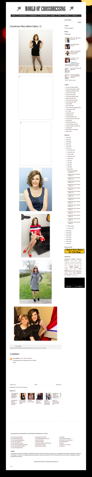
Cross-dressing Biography (17, 440)
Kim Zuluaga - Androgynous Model (22, 402)
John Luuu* (74, 267)
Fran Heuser (76, 263)
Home (35, 384)
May (68, 164)
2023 (67, 144)
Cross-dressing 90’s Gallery (18, 446)
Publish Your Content (64, 444)
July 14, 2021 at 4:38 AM (25, 358)
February (69, 226)
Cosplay (68, 103)
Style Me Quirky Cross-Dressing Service (75, 76)
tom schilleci (16, 358)
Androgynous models (40, 437)
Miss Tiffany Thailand (40, 446)
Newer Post (13, 384)
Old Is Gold (68, 105)
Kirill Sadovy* (73, 268)
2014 (67, 243)
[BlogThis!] (17, 346)
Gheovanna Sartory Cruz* (73, 265)
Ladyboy (61, 437)
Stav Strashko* (68, 274)
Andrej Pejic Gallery (40, 444)
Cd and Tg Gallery (17, 348)
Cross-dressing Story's (71, 89)
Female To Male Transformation (43, 443)
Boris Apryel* (72, 262)
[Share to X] (18, 346)
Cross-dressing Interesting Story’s (20, 444)
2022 (67, 146)
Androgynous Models (71, 91)
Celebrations (69, 113)
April (68, 167)
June (68, 162)
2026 (67, 137)
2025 (67, 139)
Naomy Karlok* (73, 270)
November (70, 152)
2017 (67, 237)
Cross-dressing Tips (70, 100)
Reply (14, 362)
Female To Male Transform (72, 126)
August (69, 158)
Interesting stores (70, 102)
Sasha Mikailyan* (77, 271)
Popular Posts (32, 348)
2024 (67, 141)
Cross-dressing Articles (17, 447)
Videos (61, 443)
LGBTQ (68, 120)
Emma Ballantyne (70, 116)
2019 (67, 232)
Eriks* (72, 263)
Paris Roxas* (78, 270)
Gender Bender (25, 348)
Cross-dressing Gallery (17, 437)
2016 (67, 239)
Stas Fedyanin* (77, 273)
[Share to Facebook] (19, 346)
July (68, 160)
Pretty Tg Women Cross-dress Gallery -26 (75, 52)
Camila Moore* (68, 263)
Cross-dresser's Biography (72, 107)
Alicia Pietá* (74, 260)
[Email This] (15, 346)
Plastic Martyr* (68, 271)
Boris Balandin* (78, 262)
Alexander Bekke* (70, 259)
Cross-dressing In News (71, 118)
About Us (62, 446)
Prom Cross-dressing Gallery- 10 (39, 402)
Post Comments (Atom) (21, 387)
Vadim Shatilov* (75, 274)
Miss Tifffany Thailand (71, 129)
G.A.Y (67, 111)
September (70, 156)
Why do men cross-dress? (66, 440)
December (70, 150)
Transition (44, 348)
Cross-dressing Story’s (17, 438)
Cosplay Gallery (39, 441)
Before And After (70, 98)
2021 (67, 148)
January (69, 228)
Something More (70, 122)
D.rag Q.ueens (69, 109)
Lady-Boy (68, 127)
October (69, 154)
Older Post (58, 384)
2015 (67, 241)
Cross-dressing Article (71, 124)
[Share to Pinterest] (20, 346)
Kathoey (68, 131)
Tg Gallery (68, 114)
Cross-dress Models (70, 96)
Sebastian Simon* (68, 273)
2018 (67, 235)
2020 (67, 230)
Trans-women (38, 348)
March (69, 169)
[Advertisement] (35, 417)
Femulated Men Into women (42, 438)
